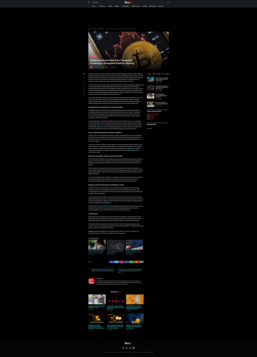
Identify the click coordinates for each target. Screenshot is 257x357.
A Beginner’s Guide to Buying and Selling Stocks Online (96, 306)
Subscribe (95, 2)
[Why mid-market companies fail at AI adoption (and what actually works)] (150, 79)
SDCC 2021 (151, 117)
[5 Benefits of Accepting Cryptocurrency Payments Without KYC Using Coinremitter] (97, 318)
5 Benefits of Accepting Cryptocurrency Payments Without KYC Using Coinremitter (96, 327)
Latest (149, 74)
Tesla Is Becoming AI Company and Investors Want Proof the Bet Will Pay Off (115, 307)
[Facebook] (83, 77)
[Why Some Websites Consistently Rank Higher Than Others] (150, 96)
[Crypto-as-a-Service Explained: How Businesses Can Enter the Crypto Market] (135, 318)
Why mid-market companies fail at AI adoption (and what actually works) (162, 79)
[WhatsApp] (83, 91)
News (93, 6)
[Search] (168, 2)
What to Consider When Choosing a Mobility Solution (162, 103)
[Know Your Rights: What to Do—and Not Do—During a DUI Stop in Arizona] (150, 87)
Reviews (167, 74)
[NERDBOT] (128, 2)
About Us (161, 6)
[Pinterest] (83, 84)
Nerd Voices (152, 6)
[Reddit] (83, 88)
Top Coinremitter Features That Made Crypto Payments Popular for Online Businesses (115, 327)
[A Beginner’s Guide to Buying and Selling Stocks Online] (97, 299)
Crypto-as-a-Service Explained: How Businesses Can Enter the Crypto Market (134, 327)
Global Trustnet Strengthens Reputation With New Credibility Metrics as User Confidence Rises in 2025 (130, 271)
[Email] (83, 95)
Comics (110, 6)
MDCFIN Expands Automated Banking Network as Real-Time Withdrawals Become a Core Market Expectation (96, 252)
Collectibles (125, 6)
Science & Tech (135, 6)
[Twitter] (83, 81)
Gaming (117, 6)
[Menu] (89, 2)
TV (163, 74)
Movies (159, 74)
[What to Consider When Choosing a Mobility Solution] (150, 104)
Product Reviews (153, 114)
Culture (144, 6)
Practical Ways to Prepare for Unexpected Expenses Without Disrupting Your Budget (134, 307)
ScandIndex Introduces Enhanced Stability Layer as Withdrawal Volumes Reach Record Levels (134, 252)
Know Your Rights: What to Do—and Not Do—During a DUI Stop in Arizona (162, 87)
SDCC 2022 (151, 119)
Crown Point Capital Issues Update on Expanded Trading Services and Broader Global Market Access (115, 252)
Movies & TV (102, 6)
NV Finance (93, 56)
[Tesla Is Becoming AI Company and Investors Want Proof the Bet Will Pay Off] (116, 299)
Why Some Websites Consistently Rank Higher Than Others (161, 95)
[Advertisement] (128, 17)
